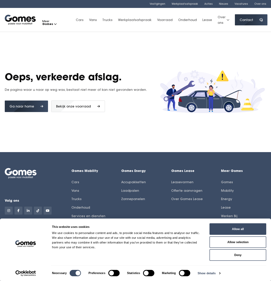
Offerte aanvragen (186, 191)
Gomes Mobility (84, 171)
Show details (207, 273)
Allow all (238, 229)
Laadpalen (130, 191)
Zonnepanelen (133, 199)
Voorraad (165, 20)
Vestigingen (157, 3)
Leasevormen (182, 182)
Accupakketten (133, 182)
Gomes (227, 182)
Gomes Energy (133, 171)
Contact (246, 20)
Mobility (227, 191)
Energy (226, 199)
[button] (55, 24)
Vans (93, 20)
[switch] (114, 273)
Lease (207, 20)
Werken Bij (229, 216)
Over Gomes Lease (187, 199)
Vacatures (241, 3)
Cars (80, 20)
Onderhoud (187, 20)
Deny (237, 255)
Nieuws (223, 3)
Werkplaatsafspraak (185, 3)
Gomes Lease (182, 171)
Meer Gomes (232, 171)
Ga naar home (22, 106)
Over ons (260, 3)
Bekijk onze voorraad (73, 106)
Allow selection (238, 242)
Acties (208, 3)
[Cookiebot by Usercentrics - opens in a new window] (25, 273)
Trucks (107, 20)
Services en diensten (88, 216)
